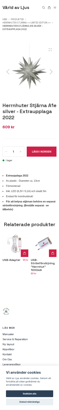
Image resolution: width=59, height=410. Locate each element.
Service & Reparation (15, 339)
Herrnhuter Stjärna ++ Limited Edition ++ (27, 22)
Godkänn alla (29, 393)
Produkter (17, 19)
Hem (5, 19)
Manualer (8, 334)
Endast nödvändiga (30, 402)
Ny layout (8, 344)
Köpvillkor (8, 349)
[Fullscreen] (50, 49)
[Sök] (43, 7)
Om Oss (7, 359)
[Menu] (55, 7)
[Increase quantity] (20, 152)
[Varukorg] (49, 7)
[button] (51, 71)
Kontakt (7, 354)
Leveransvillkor (12, 364)
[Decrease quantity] (6, 152)
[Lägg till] (24, 253)
